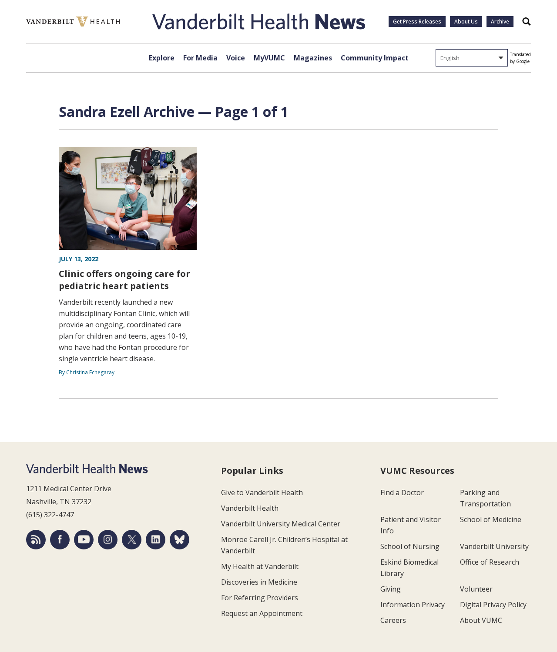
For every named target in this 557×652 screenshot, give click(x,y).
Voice (235, 58)
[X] (131, 539)
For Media (200, 58)
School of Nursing (410, 546)
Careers (393, 620)
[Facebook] (60, 539)
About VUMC (481, 620)
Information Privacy (412, 604)
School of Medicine (490, 519)
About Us (466, 21)
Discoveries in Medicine (259, 582)
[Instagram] (107, 539)
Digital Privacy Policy (493, 604)
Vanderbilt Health (249, 508)
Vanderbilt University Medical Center (280, 524)
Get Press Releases (417, 21)
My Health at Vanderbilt (260, 566)
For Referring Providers (259, 597)
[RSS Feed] (36, 539)
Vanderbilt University (494, 546)
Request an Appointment (261, 613)
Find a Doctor (402, 492)
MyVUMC (269, 58)
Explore (161, 58)
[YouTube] (84, 539)
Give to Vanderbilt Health (262, 492)
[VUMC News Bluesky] (179, 539)
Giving (390, 589)
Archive (500, 21)
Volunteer (476, 589)
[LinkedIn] (155, 539)
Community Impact (375, 58)
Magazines (313, 58)
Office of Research (489, 562)
